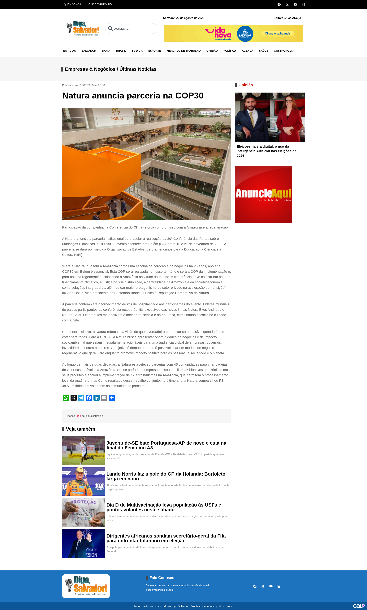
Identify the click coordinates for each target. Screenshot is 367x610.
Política (229, 50)
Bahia (106, 50)
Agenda (247, 50)
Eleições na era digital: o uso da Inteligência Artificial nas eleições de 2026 (266, 151)
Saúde (263, 50)
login (79, 416)
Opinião (212, 50)
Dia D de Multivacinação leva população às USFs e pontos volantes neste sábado (163, 507)
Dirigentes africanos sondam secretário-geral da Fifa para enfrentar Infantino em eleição (166, 538)
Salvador (89, 50)
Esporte (154, 50)
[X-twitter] (287, 4)
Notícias (69, 50)
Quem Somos (72, 4)
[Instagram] (303, 4)
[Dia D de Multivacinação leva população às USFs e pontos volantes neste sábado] (83, 512)
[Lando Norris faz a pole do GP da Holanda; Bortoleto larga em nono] (83, 481)
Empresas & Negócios (90, 69)
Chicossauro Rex (101, 4)
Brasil (121, 50)
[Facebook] (279, 4)
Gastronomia (284, 50)
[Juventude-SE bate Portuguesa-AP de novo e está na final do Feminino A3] (83, 450)
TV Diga (137, 50)
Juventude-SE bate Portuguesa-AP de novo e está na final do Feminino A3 (166, 445)
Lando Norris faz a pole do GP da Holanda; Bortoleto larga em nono (165, 476)
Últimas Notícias (138, 69)
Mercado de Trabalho (184, 50)
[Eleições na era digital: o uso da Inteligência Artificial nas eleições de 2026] (270, 117)
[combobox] (131, 28)
